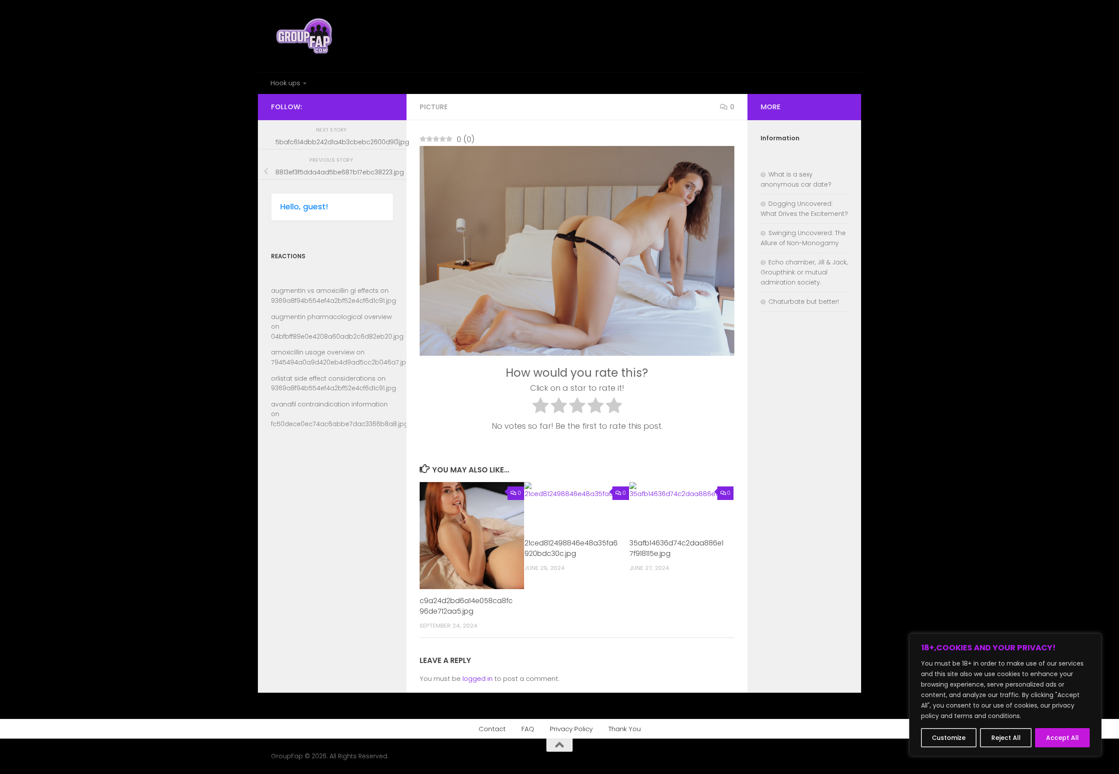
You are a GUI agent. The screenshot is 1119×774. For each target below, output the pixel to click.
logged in (477, 678)
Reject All (1006, 737)
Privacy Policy (571, 728)
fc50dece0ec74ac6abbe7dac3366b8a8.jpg (339, 424)
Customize (949, 737)
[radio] (540, 407)
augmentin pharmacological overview (331, 316)
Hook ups (285, 82)
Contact (492, 728)
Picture (434, 106)
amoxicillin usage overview (312, 352)
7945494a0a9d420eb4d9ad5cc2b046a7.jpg (340, 362)
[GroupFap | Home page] (305, 36)
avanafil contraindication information (329, 404)
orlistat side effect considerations (323, 378)
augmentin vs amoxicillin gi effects (325, 290)
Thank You (624, 728)
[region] (1005, 695)
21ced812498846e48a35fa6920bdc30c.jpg (571, 548)
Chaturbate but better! (803, 301)
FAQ (527, 728)
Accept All (1062, 737)
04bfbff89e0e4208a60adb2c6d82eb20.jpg (337, 336)
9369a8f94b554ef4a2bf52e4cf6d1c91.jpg (333, 300)
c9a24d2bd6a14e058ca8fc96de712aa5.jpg (466, 606)
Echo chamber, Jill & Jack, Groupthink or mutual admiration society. (804, 272)
